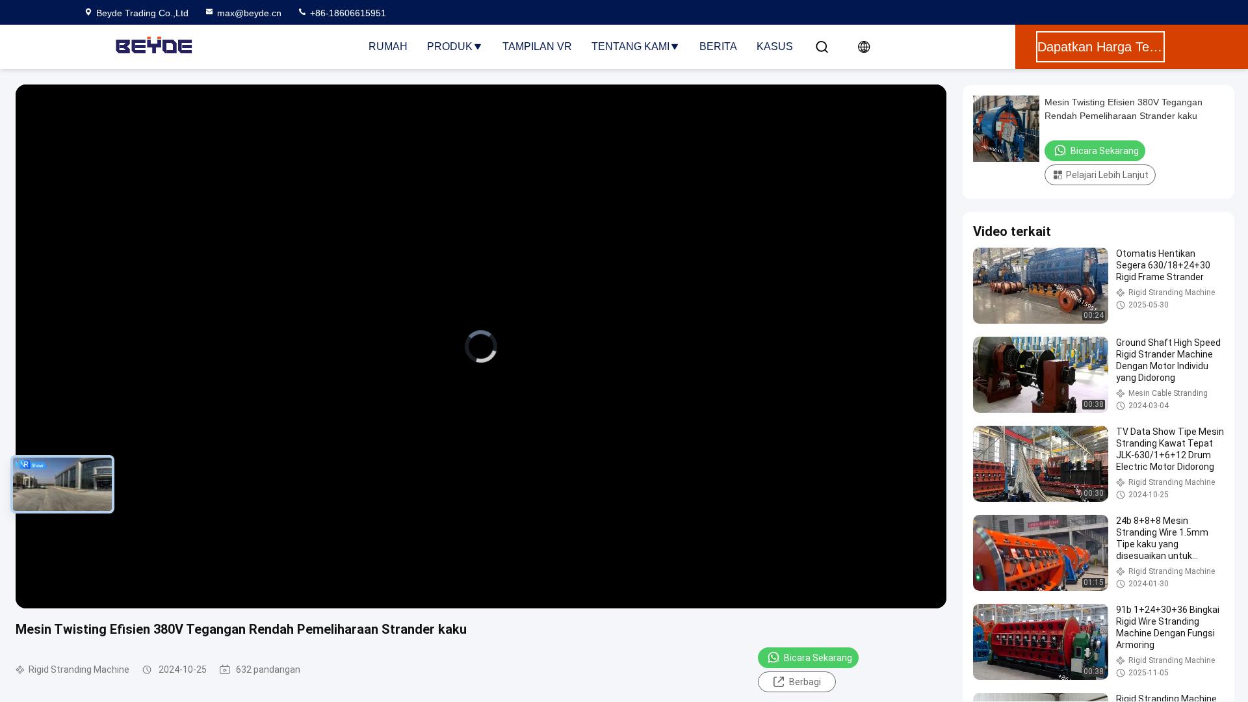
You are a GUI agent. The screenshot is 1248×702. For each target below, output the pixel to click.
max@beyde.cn (249, 13)
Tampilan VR (537, 46)
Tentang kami (631, 46)
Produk (450, 46)
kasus (775, 46)
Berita (718, 46)
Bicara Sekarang (818, 658)
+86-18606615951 (346, 13)
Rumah (388, 46)
